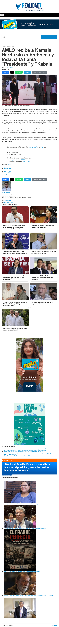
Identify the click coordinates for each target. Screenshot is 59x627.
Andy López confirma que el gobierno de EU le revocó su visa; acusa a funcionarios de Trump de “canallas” (14, 227)
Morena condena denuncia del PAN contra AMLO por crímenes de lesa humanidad (13, 277)
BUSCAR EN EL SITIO (49, 37)
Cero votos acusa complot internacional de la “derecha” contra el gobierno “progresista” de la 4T (25, 449)
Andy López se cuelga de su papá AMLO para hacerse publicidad (15, 329)
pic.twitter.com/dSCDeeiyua (21, 160)
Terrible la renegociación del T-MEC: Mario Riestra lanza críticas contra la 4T (15, 252)
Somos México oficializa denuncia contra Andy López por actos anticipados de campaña (23, 451)
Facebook (5, 72)
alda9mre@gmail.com (8, 202)
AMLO (5, 167)
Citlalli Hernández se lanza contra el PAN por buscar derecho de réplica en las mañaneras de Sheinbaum (27, 480)
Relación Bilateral (7, 172)
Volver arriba (54, 625)
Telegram (27, 72)
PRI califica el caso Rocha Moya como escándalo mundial (17, 455)
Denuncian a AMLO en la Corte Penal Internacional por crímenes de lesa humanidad (42, 277)
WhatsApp (19, 72)
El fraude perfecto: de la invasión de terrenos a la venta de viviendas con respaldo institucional (25, 528)
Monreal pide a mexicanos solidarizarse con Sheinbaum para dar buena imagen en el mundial (24, 504)
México (5, 174)
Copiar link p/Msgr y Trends (40, 72)
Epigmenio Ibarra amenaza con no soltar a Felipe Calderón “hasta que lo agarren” (22, 571)
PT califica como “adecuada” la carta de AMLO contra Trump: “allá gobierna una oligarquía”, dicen (15, 303)
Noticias (9, 164)
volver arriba (4, 332)
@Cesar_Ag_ (8, 200)
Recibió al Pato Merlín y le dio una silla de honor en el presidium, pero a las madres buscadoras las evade (27, 467)
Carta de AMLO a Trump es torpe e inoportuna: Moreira (42, 303)
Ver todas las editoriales (7, 475)
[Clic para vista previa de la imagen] (29, 90)
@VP (41, 147)
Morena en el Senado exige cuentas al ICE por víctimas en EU (42, 226)
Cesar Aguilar (10, 67)
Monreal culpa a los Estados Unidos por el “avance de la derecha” (43, 252)
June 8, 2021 (26, 161)
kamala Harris (7, 170)
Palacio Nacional (7, 168)
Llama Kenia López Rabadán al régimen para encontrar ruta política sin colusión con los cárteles (25, 450)
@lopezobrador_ (34, 147)
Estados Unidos (7, 171)
